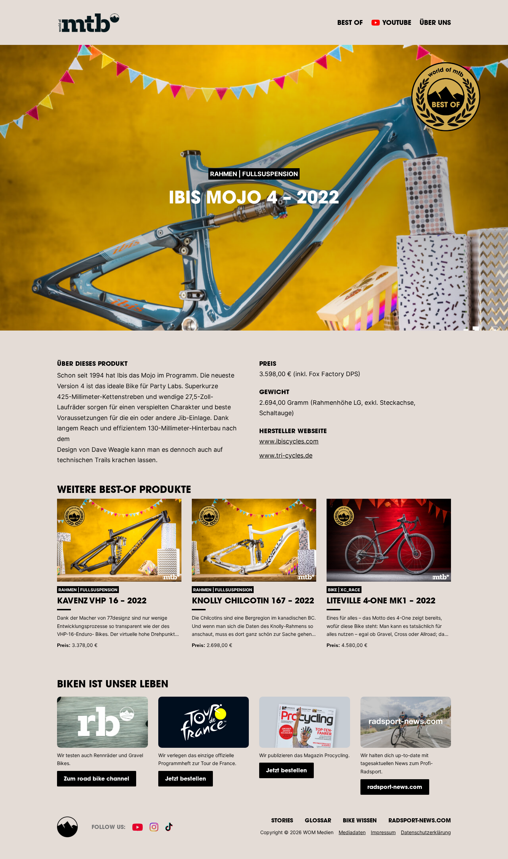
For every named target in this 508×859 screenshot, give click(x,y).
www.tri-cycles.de (285, 455)
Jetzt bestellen (185, 778)
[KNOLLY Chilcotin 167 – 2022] (254, 540)
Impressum (383, 832)
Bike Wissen (360, 820)
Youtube (396, 22)
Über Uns (435, 22)
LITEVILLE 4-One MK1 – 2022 (381, 600)
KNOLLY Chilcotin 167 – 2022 (253, 600)
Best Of (350, 22)
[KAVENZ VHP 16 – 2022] (119, 540)
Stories (282, 820)
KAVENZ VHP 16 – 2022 (102, 600)
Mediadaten (352, 832)
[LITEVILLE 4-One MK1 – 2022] (389, 540)
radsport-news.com (394, 786)
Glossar (318, 820)
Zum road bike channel (96, 778)
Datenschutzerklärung (426, 832)
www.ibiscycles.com (289, 441)
